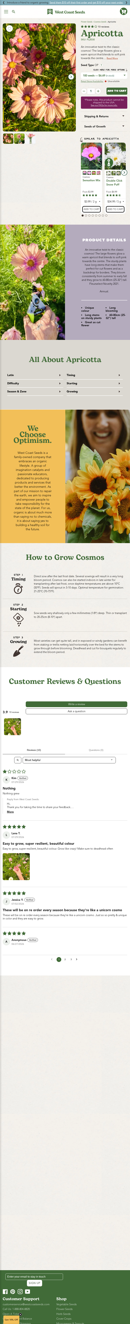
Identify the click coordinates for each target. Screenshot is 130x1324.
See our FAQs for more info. (104, 105)
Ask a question (76, 711)
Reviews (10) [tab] (34, 750)
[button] (123, 11)
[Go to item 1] (12, 726)
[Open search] (17, 760)
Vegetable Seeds (66, 1304)
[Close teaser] (20, 1314)
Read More (112, 58)
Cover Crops (63, 1318)
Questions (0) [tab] (96, 750)
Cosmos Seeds (100, 22)
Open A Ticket (11, 1314)
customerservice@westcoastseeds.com (26, 1304)
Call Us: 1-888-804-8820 (16, 1309)
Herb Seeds (63, 1314)
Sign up (34, 1283)
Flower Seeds (86, 22)
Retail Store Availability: (92, 81)
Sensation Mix (91, 180)
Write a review (76, 704)
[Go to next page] (77, 959)
